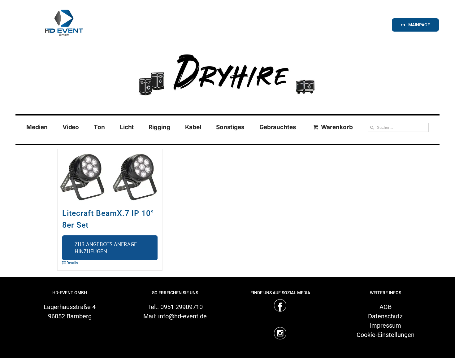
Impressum (385, 325)
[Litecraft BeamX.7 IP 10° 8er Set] (110, 175)
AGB (385, 307)
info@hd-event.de (182, 316)
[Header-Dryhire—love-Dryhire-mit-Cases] (227, 49)
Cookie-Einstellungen (385, 334)
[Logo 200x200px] (63, 7)
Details (72, 263)
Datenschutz (385, 316)
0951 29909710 (181, 307)
